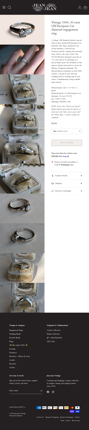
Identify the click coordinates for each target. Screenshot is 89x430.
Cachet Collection (53, 330)
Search (68, 420)
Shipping (58, 183)
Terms (62, 420)
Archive (12, 367)
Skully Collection (53, 334)
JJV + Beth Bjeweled (54, 337)
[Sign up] (41, 391)
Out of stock (66, 142)
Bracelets (12, 363)
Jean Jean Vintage (19, 413)
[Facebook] (48, 391)
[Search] (9, 7)
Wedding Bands (15, 334)
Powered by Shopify (15, 415)
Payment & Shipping (51, 417)
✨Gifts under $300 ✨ (18, 345)
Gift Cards (51, 341)
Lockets (12, 360)
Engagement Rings (16, 330)
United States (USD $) (16, 407)
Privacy (77, 417)
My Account (76, 420)
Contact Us (40, 417)
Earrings (12, 349)
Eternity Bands (14, 337)
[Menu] (4, 7)
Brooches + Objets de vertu (19, 356)
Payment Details (61, 175)
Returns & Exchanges (63, 191)
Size (54, 131)
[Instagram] (53, 391)
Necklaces (13, 352)
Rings (11, 341)
